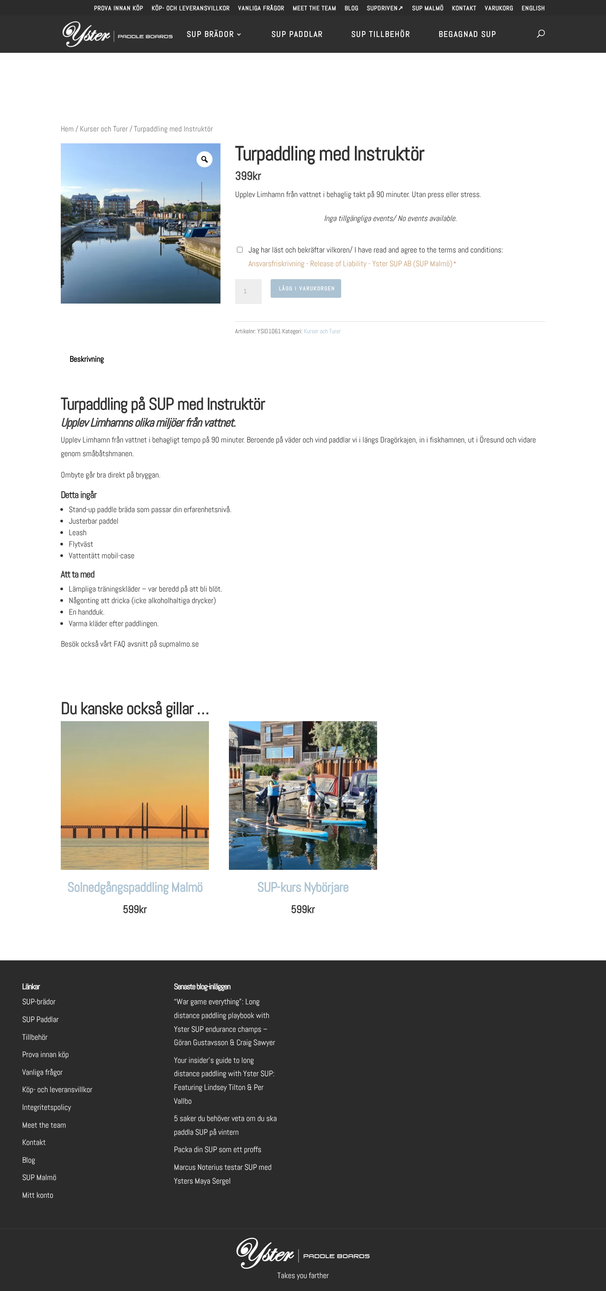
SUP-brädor (38, 1001)
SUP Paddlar (297, 35)
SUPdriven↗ (385, 8)
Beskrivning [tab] (87, 359)
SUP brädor (210, 35)
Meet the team (314, 8)
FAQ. (207, 644)
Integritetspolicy (46, 1107)
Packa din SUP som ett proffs (217, 1149)
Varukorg (499, 8)
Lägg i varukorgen (307, 288)
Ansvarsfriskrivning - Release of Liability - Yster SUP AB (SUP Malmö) (350, 263)
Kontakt (464, 8)
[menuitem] (533, 10)
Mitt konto (37, 1195)
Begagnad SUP (467, 35)
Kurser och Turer (104, 129)
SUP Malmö (428, 8)
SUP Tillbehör (380, 35)
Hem (67, 129)
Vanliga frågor (261, 8)
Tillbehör (34, 1037)
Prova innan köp (118, 8)
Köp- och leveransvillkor (191, 8)
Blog (351, 8)
